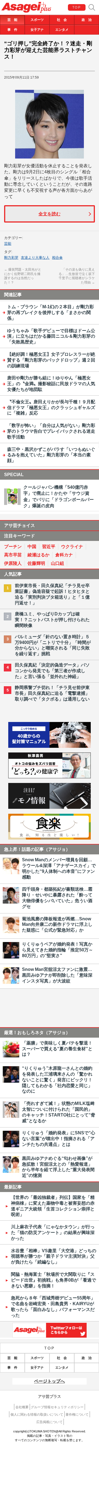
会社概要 (22, 1407)
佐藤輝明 (36, 563)
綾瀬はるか (39, 554)
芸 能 (12, 20)
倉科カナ (64, 554)
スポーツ (37, 20)
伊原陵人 (13, 563)
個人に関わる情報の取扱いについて (36, 1414)
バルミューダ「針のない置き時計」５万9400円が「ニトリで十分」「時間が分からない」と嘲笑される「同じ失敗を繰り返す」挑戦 (53, 645)
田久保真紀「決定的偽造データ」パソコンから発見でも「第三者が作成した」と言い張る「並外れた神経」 (52, 671)
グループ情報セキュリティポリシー (57, 1407)
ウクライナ (72, 546)
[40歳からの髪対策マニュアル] (49, 746)
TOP (76, 7)
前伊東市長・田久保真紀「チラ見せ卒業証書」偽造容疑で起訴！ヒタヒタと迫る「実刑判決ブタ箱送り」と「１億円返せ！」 (52, 594)
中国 (32, 546)
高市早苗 (13, 554)
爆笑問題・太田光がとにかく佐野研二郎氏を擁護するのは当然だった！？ (22, 276)
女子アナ (37, 30)
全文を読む (49, 214)
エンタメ (61, 30)
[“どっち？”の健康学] (49, 776)
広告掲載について (49, 1422)
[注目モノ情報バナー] (49, 807)
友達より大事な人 (35, 257)
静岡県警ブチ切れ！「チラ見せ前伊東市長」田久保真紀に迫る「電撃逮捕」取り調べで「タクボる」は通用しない (52, 693)
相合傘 (57, 257)
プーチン (13, 546)
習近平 (48, 546)
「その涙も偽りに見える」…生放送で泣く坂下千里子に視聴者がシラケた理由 (77, 276)
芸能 (7, 243)
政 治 (87, 20)
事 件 (12, 30)
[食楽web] (49, 838)
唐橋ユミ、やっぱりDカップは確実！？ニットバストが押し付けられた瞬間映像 (52, 620)
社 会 (62, 20)
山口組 (57, 563)
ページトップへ (49, 1381)
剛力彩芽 (11, 257)
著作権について (77, 1414)
